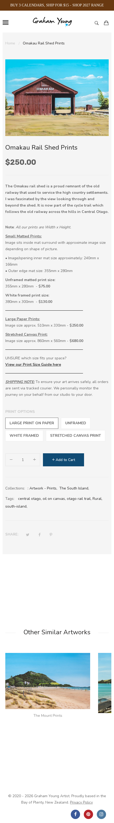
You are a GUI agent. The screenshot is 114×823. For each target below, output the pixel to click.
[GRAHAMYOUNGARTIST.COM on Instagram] (101, 814)
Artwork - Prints (42, 488)
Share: (11, 534)
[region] (57, 5)
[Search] (98, 23)
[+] (34, 460)
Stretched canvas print (75, 435)
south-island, (16, 506)
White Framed (24, 435)
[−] (11, 460)
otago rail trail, (79, 498)
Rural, (97, 498)
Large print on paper (32, 423)
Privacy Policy (81, 802)
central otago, (30, 498)
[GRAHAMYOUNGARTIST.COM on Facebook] (75, 814)
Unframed (75, 423)
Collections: (15, 488)
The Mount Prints (47, 715)
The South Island (73, 488)
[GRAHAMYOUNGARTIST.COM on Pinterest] (88, 814)
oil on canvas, (54, 498)
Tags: (9, 498)
